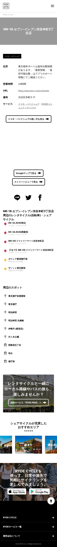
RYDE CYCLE (8, 15)
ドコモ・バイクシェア (29, 104)
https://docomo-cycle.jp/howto (33, 90)
